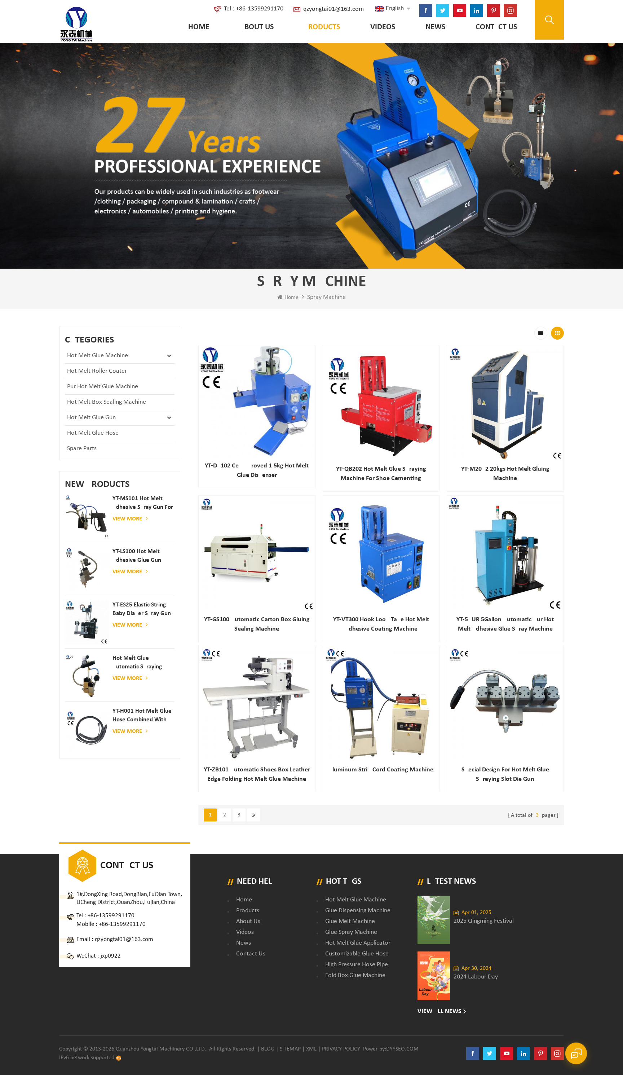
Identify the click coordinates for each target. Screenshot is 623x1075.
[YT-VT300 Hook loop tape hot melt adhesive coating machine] (381, 554)
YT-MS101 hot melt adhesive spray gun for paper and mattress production (142, 504)
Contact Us (496, 27)
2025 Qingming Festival (484, 921)
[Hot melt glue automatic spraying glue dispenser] (87, 676)
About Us (257, 27)
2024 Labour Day (476, 976)
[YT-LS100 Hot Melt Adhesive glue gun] (87, 569)
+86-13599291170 (111, 916)
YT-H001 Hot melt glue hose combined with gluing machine (142, 716)
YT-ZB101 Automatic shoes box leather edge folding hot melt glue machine (257, 774)
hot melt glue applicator (357, 943)
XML (311, 1049)
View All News (439, 1011)
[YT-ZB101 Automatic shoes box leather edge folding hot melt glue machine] (257, 704)
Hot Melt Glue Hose (93, 433)
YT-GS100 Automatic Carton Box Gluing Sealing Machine (257, 624)
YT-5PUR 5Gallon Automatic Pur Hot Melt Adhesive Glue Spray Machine (505, 624)
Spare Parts (82, 448)
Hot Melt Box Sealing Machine (106, 402)
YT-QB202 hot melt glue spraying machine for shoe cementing (381, 474)
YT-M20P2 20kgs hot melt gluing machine (505, 474)
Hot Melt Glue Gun (91, 417)
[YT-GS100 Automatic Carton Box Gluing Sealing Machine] (257, 554)
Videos (382, 27)
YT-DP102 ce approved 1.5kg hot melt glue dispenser (257, 470)
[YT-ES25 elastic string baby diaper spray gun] (87, 623)
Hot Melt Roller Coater (97, 371)
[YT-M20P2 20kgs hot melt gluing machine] (505, 403)
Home (198, 27)
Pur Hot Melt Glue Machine (102, 386)
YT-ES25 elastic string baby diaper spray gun (141, 609)
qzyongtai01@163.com (333, 9)
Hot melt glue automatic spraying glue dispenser (137, 663)
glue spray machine (351, 932)
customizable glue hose (357, 953)
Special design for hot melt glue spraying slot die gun (505, 774)
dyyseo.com (402, 1049)
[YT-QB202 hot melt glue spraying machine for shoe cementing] (381, 403)
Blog (267, 1049)
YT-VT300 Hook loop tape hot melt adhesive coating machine (381, 624)
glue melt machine (350, 921)
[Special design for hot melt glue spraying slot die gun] (505, 704)
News (435, 27)
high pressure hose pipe (356, 964)
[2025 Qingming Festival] (433, 920)
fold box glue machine (355, 975)
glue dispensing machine (357, 910)
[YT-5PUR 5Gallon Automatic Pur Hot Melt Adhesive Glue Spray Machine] (505, 554)
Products (322, 27)
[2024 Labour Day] (433, 975)
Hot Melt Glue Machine (97, 355)
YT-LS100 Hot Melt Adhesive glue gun (136, 555)
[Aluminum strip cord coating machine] (381, 704)
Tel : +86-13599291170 (253, 8)
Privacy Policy (341, 1049)
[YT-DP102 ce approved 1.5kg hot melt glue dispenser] (257, 402)
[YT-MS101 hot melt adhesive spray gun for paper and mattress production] (87, 516)
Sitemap (290, 1049)
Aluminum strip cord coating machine (380, 769)
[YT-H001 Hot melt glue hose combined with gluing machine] (87, 729)
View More (127, 519)
